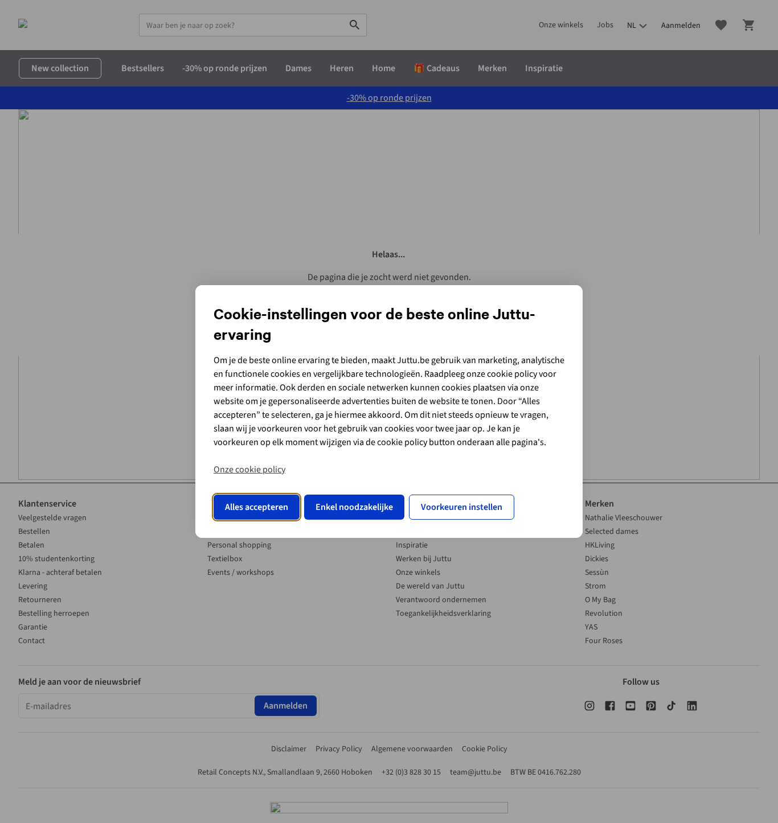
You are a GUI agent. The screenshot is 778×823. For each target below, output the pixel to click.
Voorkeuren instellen (461, 507)
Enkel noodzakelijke (354, 507)
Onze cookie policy (249, 469)
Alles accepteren (256, 507)
